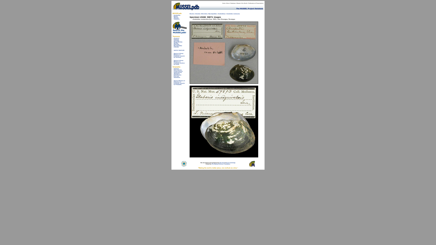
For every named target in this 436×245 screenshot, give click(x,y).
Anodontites (230, 13)
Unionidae (176, 40)
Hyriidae (176, 43)
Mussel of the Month (242, 3)
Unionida (197, 13)
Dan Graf (222, 162)
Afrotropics (177, 73)
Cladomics (177, 19)
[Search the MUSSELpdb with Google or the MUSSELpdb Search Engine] (180, 33)
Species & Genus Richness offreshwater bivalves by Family (179, 62)
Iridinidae (176, 47)
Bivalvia (192, 13)
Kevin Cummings (230, 162)
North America (178, 70)
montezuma (236, 13)
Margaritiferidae (178, 42)
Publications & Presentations (255, 3)
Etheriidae (176, 44)
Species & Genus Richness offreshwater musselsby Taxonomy (179, 55)
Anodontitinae (221, 13)
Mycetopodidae (178, 45)
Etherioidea (204, 13)
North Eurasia (177, 75)
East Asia (176, 76)
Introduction (177, 15)
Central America (178, 71)
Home (223, 3)
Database (233, 3)
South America (178, 72)
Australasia (177, 77)
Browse (176, 16)
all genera (176, 38)
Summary (176, 39)
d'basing (176, 17)
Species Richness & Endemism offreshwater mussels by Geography (179, 82)
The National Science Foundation (221, 164)
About (227, 3)
